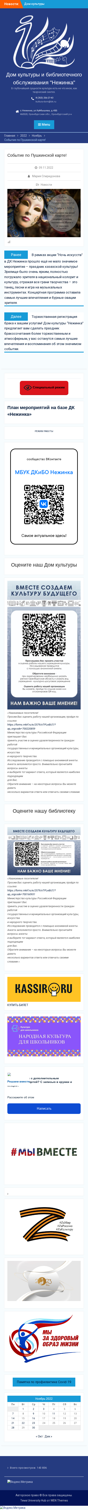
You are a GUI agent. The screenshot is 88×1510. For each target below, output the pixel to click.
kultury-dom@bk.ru (46, 101)
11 (53, 1413)
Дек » (48, 1436)
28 (12, 1427)
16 (33, 1418)
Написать (44, 1108)
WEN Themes (59, 1500)
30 (33, 1427)
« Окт (39, 1436)
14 (12, 1418)
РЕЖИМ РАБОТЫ (44, 431)
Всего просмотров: (23, 1467)
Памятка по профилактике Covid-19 (44, 1382)
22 (23, 1423)
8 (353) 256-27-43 (44, 97)
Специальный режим (48, 387)
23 (33, 1423)
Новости (46, 184)
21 (12, 1423)
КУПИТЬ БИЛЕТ (17, 1005)
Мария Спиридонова (46, 176)
